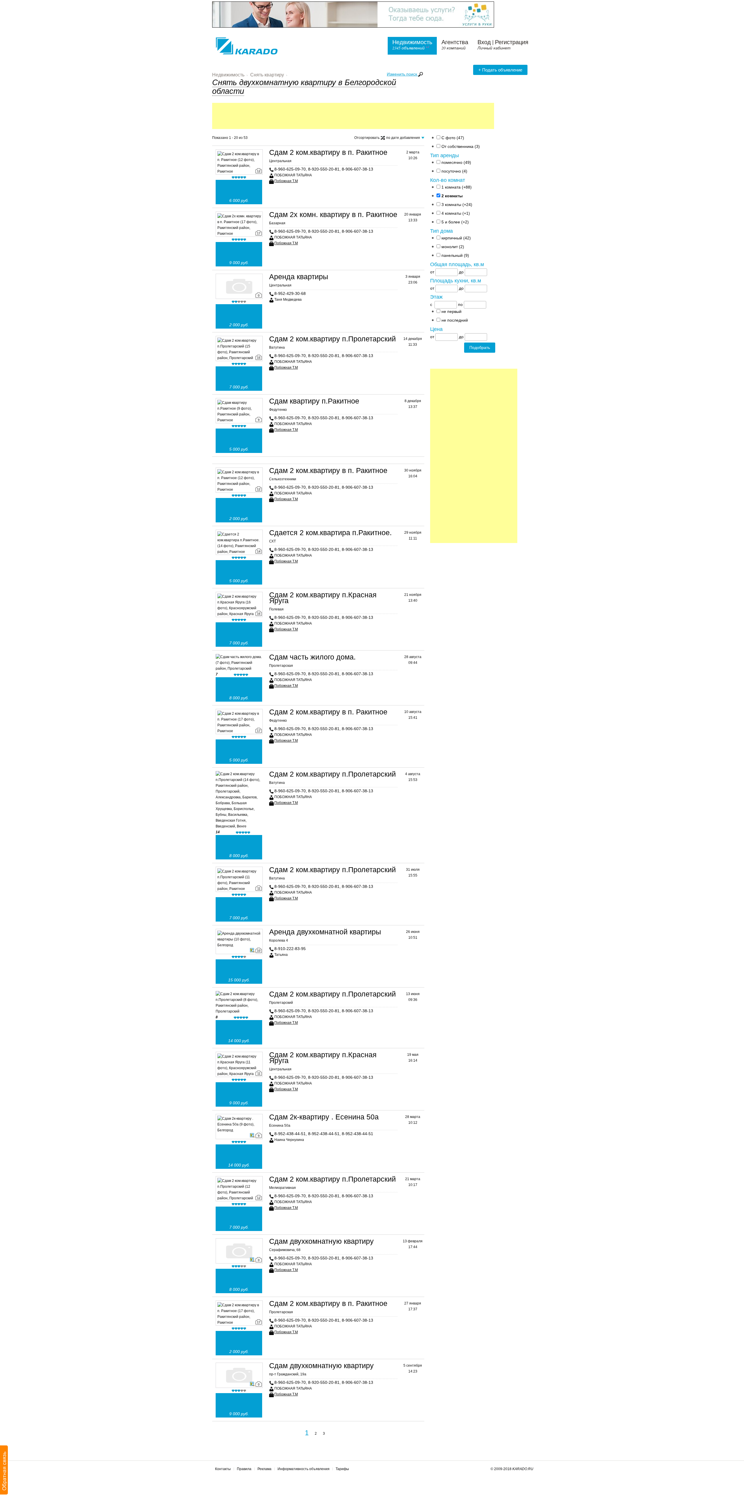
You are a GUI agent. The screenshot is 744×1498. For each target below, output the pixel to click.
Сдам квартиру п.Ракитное (314, 401)
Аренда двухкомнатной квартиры (325, 932)
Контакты (223, 1469)
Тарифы (342, 1469)
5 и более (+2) (455, 222)
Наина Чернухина (289, 1140)
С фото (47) (452, 137)
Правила (244, 1469)
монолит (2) (452, 246)
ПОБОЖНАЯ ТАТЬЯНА (293, 175)
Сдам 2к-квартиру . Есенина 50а (324, 1117)
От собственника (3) (460, 146)
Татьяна (281, 955)
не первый (451, 311)
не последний (454, 320)
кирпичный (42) (456, 238)
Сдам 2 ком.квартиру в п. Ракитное (328, 152)
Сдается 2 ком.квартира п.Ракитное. (330, 532)
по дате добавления (405, 138)
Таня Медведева (288, 300)
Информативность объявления (304, 1469)
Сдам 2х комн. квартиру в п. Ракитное (333, 214)
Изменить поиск (402, 74)
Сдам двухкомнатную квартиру (321, 1241)
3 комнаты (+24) (456, 204)
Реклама (264, 1469)
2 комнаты (452, 195)
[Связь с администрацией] (4, 1470)
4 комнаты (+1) (455, 213)
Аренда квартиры (298, 277)
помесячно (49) (456, 162)
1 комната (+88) (456, 187)
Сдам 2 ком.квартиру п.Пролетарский (332, 339)
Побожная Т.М (286, 181)
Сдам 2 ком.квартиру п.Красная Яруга (323, 598)
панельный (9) (455, 255)
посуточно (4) (454, 171)
